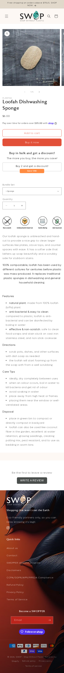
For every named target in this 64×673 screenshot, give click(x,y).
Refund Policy (15, 584)
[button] (6, 16)
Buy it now (32, 142)
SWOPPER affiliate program (23, 562)
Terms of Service (17, 599)
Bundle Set (8, 184)
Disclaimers (14, 570)
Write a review (32, 480)
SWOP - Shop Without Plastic (30, 657)
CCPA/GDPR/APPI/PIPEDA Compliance (30, 577)
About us (12, 548)
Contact (12, 555)
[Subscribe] (49, 620)
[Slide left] (24, 91)
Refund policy (29, 661)
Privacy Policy (15, 592)
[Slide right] (39, 91)
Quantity (7, 199)
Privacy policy (45, 661)
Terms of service (33, 666)
